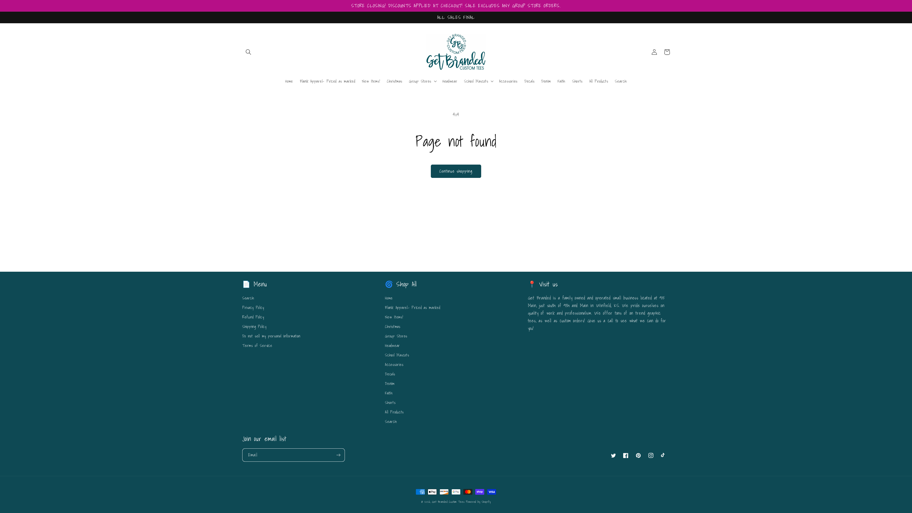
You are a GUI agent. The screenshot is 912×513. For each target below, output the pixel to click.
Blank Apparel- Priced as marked (412, 307)
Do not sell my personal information (271, 336)
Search (248, 298)
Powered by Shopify (478, 501)
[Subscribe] (338, 455)
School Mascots (397, 355)
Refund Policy (253, 317)
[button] (248, 52)
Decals (390, 374)
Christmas (392, 326)
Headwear (392, 345)
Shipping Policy (254, 326)
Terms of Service (257, 345)
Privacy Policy (253, 307)
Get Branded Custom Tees (448, 501)
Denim (390, 383)
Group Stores (396, 336)
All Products (394, 412)
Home (389, 298)
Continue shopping (455, 171)
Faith (389, 393)
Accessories (394, 364)
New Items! (394, 317)
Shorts (390, 402)
